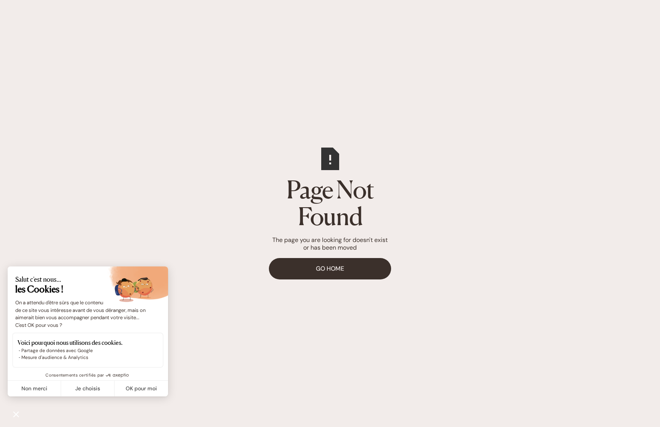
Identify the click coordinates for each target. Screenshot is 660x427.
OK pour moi (141, 388)
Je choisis (87, 388)
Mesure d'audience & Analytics (54, 357)
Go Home (330, 269)
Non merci (34, 388)
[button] (16, 414)
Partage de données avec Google (57, 350)
